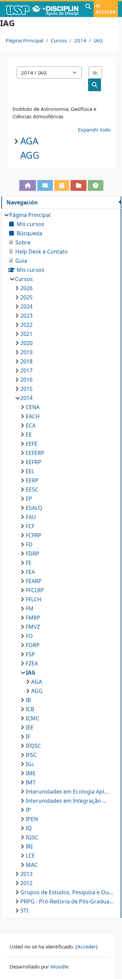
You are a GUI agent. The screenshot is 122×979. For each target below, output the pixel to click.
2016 (26, 379)
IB (28, 700)
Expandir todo (94, 129)
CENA (33, 407)
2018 (26, 361)
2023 (26, 315)
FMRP (33, 617)
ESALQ (34, 508)
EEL (30, 471)
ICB (30, 709)
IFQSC (33, 746)
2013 (26, 874)
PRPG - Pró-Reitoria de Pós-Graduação (67, 901)
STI (24, 910)
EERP (32, 480)
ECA (31, 425)
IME (31, 773)
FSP (30, 654)
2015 (26, 389)
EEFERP (35, 453)
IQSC (32, 837)
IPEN (32, 819)
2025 (26, 297)
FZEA (32, 663)
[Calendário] (61, 185)
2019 (26, 352)
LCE (30, 855)
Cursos (59, 40)
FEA (30, 572)
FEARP (34, 581)
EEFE (32, 443)
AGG (29, 155)
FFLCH (33, 599)
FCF (30, 526)
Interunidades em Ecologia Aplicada (67, 791)
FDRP (32, 553)
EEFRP (33, 462)
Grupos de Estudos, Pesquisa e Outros (67, 892)
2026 (26, 288)
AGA (29, 141)
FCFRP (33, 535)
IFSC (31, 755)
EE (29, 434)
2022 (26, 324)
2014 (80, 40)
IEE (30, 727)
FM (30, 608)
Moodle (59, 966)
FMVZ (33, 627)
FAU (31, 517)
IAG (98, 40)
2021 (26, 334)
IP (28, 810)
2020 (26, 343)
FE (29, 562)
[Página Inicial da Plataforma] (27, 185)
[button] (88, 9)
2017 (26, 370)
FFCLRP (35, 590)
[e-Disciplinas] (41, 9)
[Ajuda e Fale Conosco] (95, 185)
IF (28, 736)
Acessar (106, 12)
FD (29, 544)
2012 (26, 883)
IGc (30, 764)
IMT (31, 782)
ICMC (32, 718)
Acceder (86, 946)
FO (29, 636)
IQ (29, 828)
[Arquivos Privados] (78, 185)
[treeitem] (61, 563)
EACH (33, 416)
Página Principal (24, 40)
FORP (33, 645)
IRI (29, 846)
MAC (32, 864)
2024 (26, 306)
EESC (32, 489)
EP (29, 498)
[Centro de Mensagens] (45, 185)
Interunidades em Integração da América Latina (67, 800)
